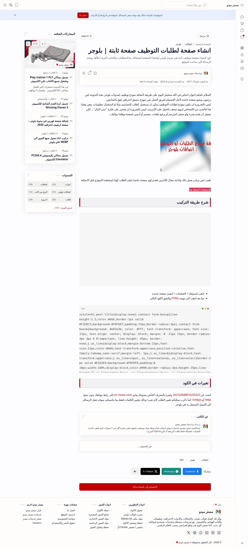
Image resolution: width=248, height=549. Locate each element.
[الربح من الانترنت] (38, 192)
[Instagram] (212, 532)
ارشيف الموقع (68, 514)
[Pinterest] (194, 532)
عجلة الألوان (103, 510)
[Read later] (95, 73)
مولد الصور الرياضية (99, 522)
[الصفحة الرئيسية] (242, 16)
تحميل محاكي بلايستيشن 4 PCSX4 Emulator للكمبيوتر (49, 157)
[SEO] (181, 460)
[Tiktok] (206, 532)
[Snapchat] (200, 532)
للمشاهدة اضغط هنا (200, 189)
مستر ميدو (233, 5)
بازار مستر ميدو (33, 510)
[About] (242, 48)
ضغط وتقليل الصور (99, 527)
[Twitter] (188, 532)
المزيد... (149, 431)
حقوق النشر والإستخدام (63, 522)
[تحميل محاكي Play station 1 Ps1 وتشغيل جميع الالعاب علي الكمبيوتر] (50, 54)
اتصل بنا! (83, 15)
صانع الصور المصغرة (99, 514)
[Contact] (242, 68)
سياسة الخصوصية (66, 518)
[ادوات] (61, 184)
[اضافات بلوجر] (61, 192)
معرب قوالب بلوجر (133, 514)
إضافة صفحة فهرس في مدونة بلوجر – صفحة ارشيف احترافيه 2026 (48, 122)
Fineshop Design (39, 542)
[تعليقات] (44, 43)
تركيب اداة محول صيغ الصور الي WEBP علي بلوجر (51, 140)
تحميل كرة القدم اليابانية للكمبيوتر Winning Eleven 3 (50, 105)
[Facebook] (219, 532)
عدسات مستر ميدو (32, 514)
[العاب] (52, 72)
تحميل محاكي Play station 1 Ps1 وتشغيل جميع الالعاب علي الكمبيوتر (49, 79)
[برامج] (45, 72)
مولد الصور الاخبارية (99, 518)
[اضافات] (205, 460)
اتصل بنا (71, 510)
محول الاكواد (136, 510)
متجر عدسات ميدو (32, 518)
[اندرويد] (38, 199)
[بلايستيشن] (42, 98)
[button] (242, 5)
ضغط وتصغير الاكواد (133, 522)
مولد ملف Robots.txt (132, 518)
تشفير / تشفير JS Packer (130, 527)
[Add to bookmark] (28, 43)
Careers (37, 522)
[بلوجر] (192, 460)
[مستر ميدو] (193, 73)
